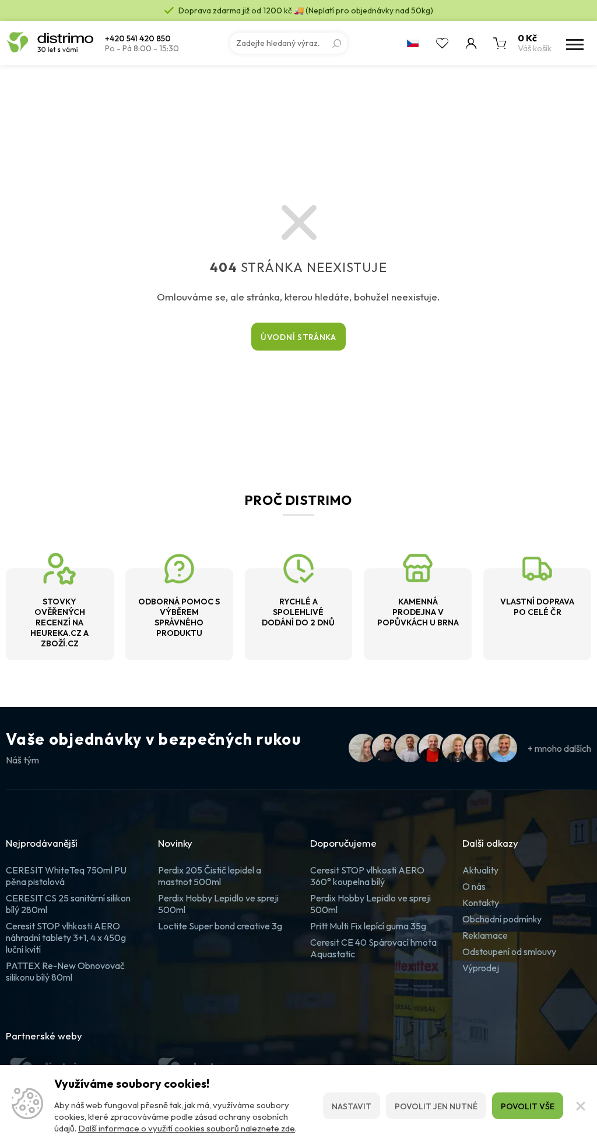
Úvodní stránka (298, 337)
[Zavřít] (580, 1105)
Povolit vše (527, 1106)
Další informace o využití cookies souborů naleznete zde (186, 1128)
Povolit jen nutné (436, 1106)
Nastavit (351, 1106)
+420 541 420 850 (138, 39)
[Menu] (574, 43)
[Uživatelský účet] (471, 43)
